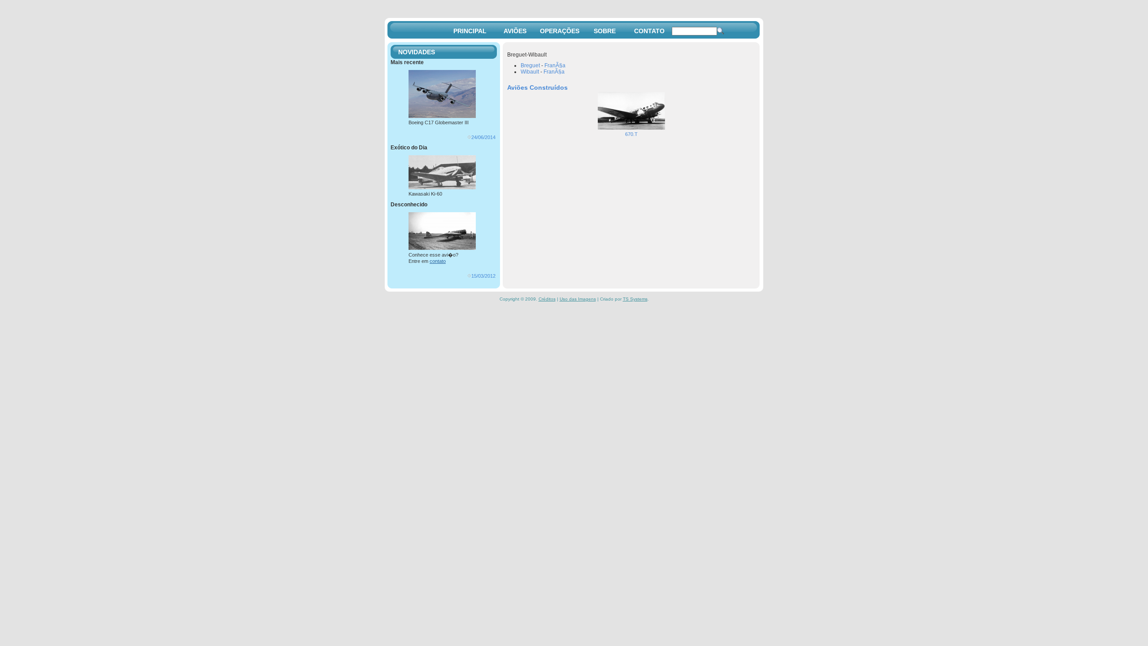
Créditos (547, 299)
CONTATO (649, 31)
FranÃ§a (554, 65)
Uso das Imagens (578, 299)
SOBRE (605, 31)
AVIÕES (515, 31)
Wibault (530, 72)
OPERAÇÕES (559, 31)
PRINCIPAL (470, 31)
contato (438, 261)
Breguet (530, 65)
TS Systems (635, 299)
